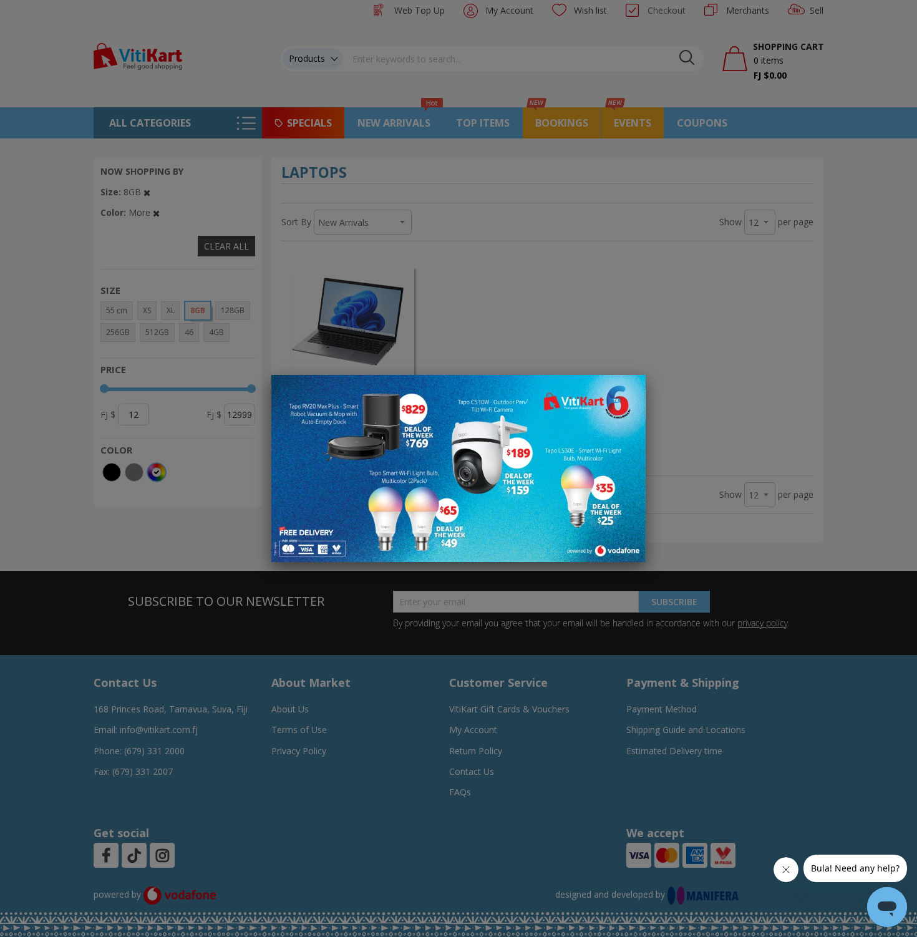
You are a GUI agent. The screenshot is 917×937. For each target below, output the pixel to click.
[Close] (628, 391)
